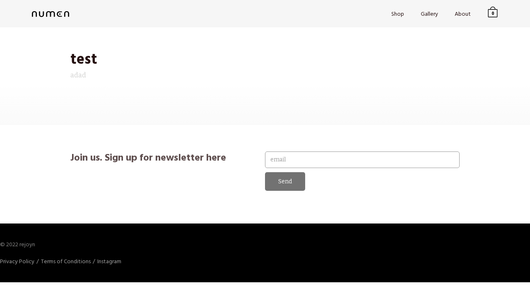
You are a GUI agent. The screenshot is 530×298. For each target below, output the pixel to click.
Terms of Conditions (66, 261)
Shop (397, 14)
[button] (492, 13)
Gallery (429, 14)
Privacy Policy (17, 261)
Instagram (109, 261)
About (463, 14)
